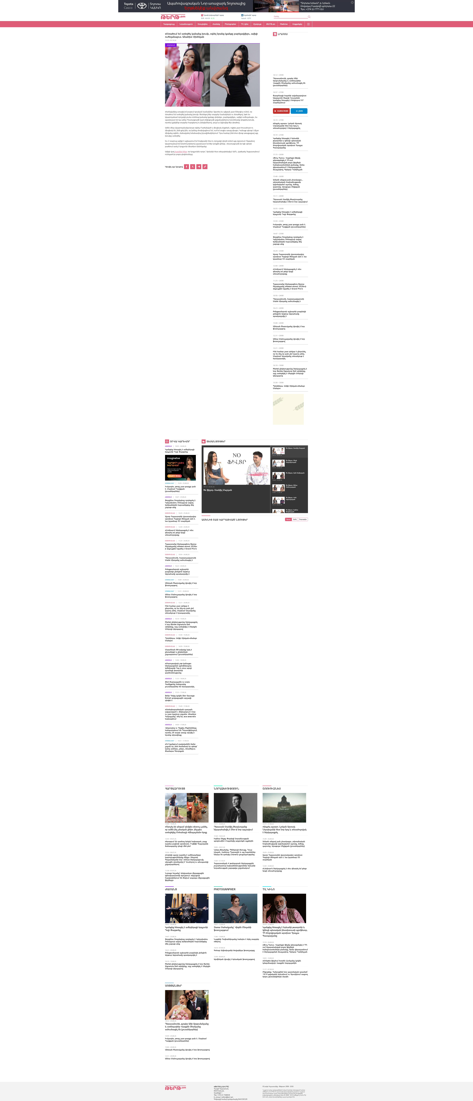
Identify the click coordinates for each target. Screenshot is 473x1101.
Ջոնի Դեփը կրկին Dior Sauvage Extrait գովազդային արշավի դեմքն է (179, 698)
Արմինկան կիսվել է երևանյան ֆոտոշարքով (234, 959)
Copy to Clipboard (205, 166)
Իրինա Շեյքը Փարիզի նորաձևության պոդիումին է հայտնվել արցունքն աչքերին (233, 839)
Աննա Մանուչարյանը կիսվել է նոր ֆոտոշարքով (289, 340)
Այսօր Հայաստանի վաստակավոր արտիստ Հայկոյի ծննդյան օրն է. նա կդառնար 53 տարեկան (290, 256)
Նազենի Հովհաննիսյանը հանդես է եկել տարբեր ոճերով (236, 940)
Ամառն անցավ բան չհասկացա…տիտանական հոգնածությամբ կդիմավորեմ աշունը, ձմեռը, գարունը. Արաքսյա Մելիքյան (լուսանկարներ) (288, 184)
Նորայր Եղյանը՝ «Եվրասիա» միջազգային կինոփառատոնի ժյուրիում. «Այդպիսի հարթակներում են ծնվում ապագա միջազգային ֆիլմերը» (187, 876)
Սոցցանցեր (169, 483)
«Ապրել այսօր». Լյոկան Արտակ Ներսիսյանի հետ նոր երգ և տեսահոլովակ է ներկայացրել (287, 125)
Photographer (224, 889)
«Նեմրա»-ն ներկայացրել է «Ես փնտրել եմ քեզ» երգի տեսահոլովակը (287, 271)
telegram (198, 166)
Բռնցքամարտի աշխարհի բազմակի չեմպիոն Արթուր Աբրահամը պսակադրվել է (289, 313)
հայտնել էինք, (180, 151)
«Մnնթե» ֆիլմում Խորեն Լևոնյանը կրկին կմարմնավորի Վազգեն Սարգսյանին (282, 962)
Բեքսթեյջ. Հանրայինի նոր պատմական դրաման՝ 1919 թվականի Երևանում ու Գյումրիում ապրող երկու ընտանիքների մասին (285, 974)
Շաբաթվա (303, 519)
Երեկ (295, 519)
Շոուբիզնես (170, 513)
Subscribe (282, 111)
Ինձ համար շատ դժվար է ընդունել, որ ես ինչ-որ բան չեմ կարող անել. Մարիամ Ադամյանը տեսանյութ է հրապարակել (289, 355)
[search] (309, 17)
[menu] (308, 24)
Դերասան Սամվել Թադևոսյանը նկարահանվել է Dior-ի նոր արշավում (290, 200)
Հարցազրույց (175, 788)
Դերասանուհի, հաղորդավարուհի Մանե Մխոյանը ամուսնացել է (288, 300)
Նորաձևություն (226, 788)
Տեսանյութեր (216, 441)
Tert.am (173, 16)
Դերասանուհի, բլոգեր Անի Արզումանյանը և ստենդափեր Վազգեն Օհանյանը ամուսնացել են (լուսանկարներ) (289, 81)
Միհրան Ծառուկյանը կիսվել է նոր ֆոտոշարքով (289, 327)
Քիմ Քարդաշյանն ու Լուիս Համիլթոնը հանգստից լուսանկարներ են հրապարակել (179, 684)
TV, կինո (269, 889)
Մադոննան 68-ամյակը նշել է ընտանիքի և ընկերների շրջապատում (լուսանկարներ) (179, 651)
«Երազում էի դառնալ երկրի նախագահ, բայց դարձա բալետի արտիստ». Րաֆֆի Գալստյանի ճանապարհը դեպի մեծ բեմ (186, 843)
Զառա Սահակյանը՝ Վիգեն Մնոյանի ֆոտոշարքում (232, 928)
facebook (186, 166)
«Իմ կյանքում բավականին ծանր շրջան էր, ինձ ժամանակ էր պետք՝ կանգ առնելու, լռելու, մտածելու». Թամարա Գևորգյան (181, 747)
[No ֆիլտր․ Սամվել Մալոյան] (236, 466)
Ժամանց (171, 45)
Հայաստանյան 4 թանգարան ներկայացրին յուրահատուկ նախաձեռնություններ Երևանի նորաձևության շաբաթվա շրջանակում (234, 865)
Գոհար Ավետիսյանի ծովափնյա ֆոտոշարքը (234, 950)
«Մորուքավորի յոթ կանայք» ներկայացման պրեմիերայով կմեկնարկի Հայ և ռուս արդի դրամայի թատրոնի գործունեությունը (178, 668)
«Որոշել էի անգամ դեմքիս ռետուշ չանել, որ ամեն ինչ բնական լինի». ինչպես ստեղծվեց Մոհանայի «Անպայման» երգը (186, 829)
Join (301, 111)
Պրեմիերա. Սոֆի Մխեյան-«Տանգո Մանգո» (289, 387)
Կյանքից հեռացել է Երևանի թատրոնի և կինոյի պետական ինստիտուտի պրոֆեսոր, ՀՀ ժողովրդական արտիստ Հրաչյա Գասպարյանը (288, 143)
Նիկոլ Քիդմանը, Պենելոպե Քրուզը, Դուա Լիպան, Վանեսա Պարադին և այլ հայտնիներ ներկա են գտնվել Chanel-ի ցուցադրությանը (234, 852)
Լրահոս (283, 34)
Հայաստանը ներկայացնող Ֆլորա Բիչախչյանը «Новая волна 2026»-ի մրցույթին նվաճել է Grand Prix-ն (289, 286)
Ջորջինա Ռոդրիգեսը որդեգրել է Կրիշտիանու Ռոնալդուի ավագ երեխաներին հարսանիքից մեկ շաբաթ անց (288, 240)
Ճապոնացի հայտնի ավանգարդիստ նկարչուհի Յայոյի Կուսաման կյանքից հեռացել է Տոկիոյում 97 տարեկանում (289, 99)
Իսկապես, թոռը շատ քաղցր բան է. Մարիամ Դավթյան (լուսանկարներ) (289, 225)
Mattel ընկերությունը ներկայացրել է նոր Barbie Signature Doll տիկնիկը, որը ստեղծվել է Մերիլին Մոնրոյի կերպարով (290, 372)
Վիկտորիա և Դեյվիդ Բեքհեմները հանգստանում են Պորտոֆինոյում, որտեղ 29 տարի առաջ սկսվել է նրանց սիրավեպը (181, 731)
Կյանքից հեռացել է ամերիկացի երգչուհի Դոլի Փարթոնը (287, 213)
